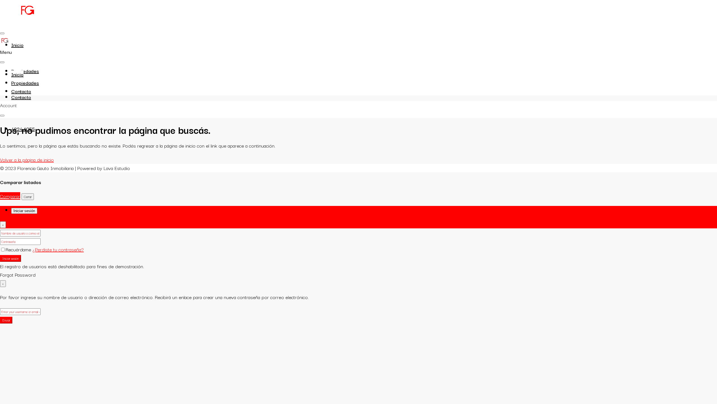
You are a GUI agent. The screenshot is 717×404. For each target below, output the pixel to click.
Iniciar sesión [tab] (24, 211)
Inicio (17, 45)
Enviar (6, 320)
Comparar (10, 196)
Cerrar (28, 196)
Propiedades (25, 71)
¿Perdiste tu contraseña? (58, 249)
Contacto (21, 97)
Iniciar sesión (10, 258)
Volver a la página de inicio (27, 159)
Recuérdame (19, 249)
